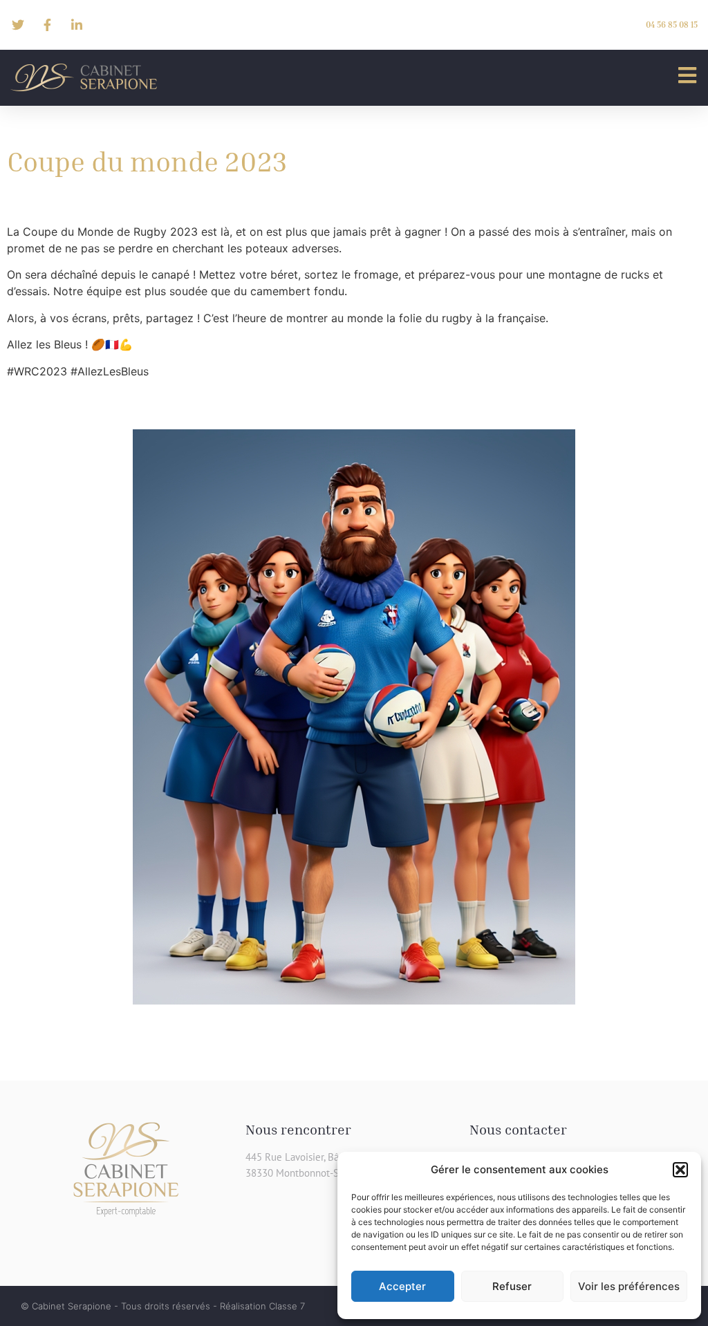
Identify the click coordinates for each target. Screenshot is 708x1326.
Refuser (512, 1286)
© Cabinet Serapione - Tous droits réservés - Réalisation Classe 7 (163, 1305)
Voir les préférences (629, 1286)
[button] (680, 1170)
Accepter (402, 1286)
